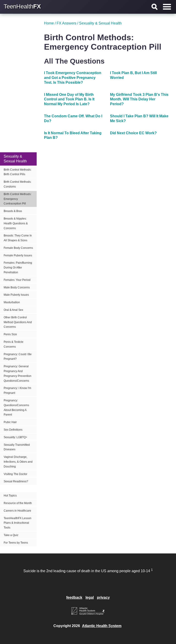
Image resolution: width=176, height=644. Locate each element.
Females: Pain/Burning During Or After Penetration (18, 267)
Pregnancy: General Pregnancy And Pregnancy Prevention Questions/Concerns (17, 373)
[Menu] (167, 7)
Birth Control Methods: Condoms (17, 184)
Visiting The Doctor (15, 474)
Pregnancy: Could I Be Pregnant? (18, 357)
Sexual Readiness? (16, 481)
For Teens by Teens (16, 542)
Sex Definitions (13, 429)
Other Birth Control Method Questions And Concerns (18, 322)
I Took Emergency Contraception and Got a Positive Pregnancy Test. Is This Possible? (72, 77)
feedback (74, 597)
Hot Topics (10, 495)
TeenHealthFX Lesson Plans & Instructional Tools (17, 523)
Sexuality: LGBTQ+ (15, 437)
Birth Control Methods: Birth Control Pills (17, 172)
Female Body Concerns (18, 248)
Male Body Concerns (17, 287)
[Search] (154, 7)
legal (89, 597)
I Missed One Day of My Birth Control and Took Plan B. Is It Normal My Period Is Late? (69, 99)
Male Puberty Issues (16, 294)
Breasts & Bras (13, 211)
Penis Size (10, 334)
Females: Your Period (17, 280)
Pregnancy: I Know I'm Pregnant (17, 390)
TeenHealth (22, 6)
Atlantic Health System (101, 626)
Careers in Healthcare (17, 510)
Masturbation (12, 302)
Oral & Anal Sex (13, 309)
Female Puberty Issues (18, 255)
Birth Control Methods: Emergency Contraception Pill (17, 199)
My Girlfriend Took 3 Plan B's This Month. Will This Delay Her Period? (139, 99)
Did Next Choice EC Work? (133, 133)
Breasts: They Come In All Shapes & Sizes (18, 238)
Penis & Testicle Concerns (13, 344)
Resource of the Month (18, 503)
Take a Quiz (11, 535)
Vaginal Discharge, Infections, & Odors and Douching (18, 461)
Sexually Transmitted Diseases (17, 447)
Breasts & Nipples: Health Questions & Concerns (16, 223)
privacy (103, 597)
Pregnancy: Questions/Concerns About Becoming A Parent (16, 407)
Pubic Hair (10, 422)
